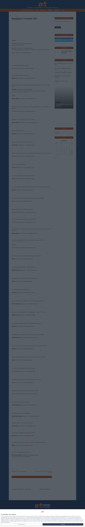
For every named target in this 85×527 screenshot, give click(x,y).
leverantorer (7, 516)
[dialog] (42, 518)
